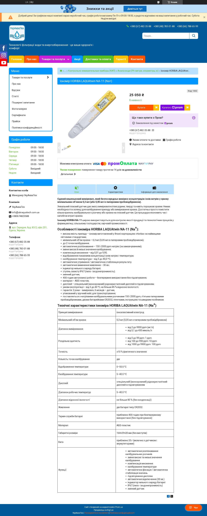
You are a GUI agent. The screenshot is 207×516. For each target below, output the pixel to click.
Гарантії (121, 59)
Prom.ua (119, 507)
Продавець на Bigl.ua (103, 510)
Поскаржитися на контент (96, 513)
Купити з (166, 107)
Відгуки (16, 90)
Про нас (32, 59)
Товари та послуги (53, 59)
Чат (196, 507)
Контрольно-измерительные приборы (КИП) (91, 71)
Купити (141, 107)
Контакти (137, 59)
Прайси (16, 121)
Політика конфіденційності (27, 127)
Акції (77, 59)
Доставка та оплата (98, 59)
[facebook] (168, 496)
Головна (16, 59)
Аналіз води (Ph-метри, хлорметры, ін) (138, 71)
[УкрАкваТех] (17, 33)
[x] (171, 496)
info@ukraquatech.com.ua (25, 212)
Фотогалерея (19, 108)
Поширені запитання (23, 102)
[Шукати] (193, 36)
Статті (15, 96)
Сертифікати (19, 115)
